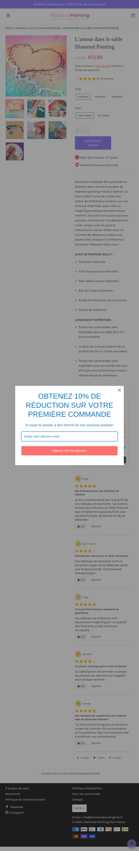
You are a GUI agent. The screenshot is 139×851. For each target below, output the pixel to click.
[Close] (119, 390)
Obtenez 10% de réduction (69, 450)
